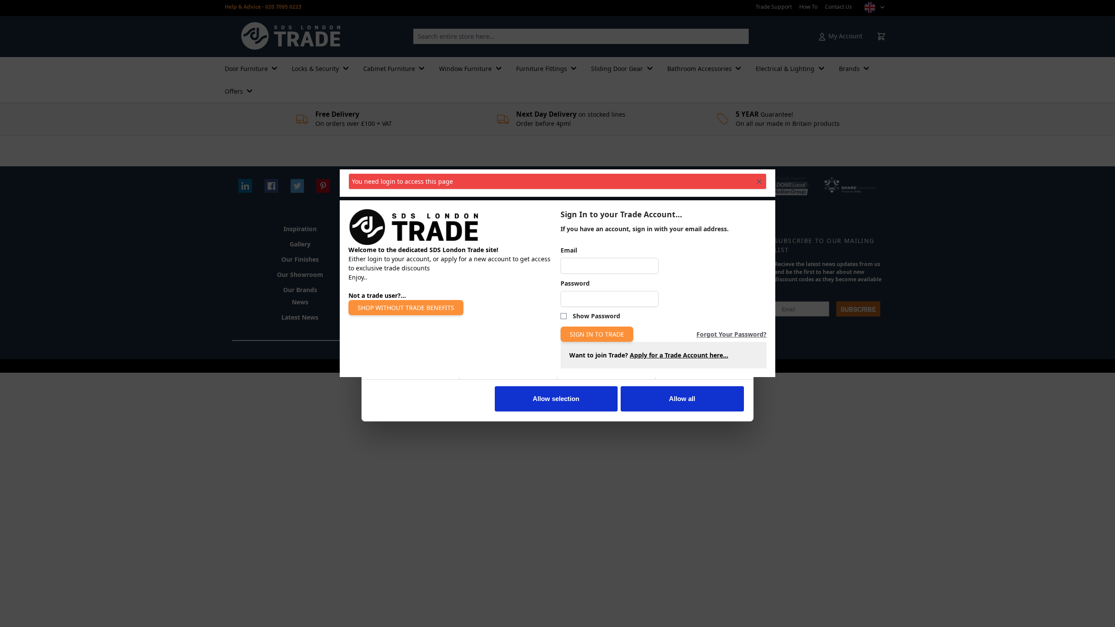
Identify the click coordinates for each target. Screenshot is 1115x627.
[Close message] (759, 181)
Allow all (682, 398)
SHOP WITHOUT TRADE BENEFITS (406, 307)
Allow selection (556, 398)
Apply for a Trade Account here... (679, 355)
